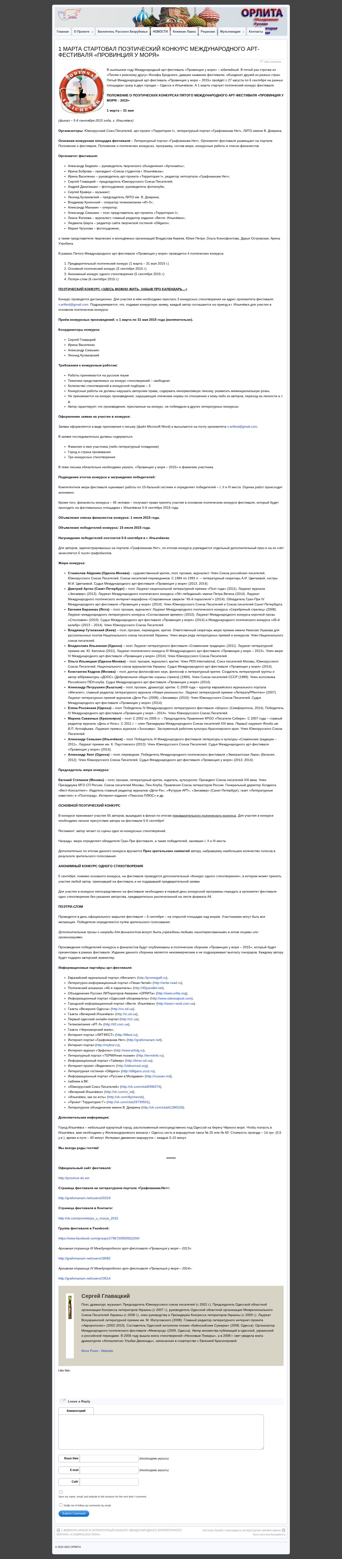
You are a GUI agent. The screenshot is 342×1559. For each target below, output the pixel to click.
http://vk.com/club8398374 (140, 1086)
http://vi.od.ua (126, 1014)
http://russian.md (158, 1076)
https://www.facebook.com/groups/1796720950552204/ (99, 1238)
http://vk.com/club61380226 (162, 1107)
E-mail (74, 1470)
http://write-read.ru (167, 983)
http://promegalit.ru (152, 977)
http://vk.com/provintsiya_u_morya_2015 (88, 1218)
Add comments (272, 61)
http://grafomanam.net (144, 1040)
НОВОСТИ (160, 31)
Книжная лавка (184, 31)
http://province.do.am (74, 1178)
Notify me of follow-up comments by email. (87, 1505)
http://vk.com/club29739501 (128, 1102)
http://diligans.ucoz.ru (138, 1071)
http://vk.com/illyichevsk (125, 1097)
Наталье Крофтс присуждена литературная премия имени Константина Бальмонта (244, 1532)
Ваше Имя (71, 1458)
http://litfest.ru (126, 1035)
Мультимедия (230, 31)
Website (107, 1351)
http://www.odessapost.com (171, 998)
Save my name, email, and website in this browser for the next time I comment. (102, 1496)
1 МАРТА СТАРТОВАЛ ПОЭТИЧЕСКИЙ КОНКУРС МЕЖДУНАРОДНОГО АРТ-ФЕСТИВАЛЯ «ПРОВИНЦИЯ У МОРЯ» (158, 52)
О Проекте (81, 31)
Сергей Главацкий (105, 1296)
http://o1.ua (129, 1019)
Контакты (256, 31)
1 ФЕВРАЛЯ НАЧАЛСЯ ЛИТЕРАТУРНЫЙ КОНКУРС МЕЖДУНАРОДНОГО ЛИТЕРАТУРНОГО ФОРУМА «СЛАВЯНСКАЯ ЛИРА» (119, 1532)
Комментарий (76, 1410)
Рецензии (208, 31)
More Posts (89, 1351)
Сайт (75, 1481)
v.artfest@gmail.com (73, 304)
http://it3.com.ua (116, 1024)
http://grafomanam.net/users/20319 (84, 1198)
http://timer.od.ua (138, 1060)
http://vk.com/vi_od (119, 1092)
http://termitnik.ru (149, 1055)
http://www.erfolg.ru (129, 1050)
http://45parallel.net (148, 988)
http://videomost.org (132, 1066)
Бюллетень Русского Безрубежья (123, 31)
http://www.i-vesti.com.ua (176, 1003)
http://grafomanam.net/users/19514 (84, 1278)
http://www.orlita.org (171, 993)
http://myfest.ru (107, 1045)
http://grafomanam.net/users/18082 (84, 1258)
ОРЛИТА (75, 1546)
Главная (63, 31)
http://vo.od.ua (122, 1009)
